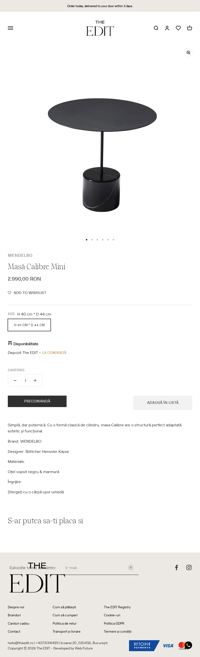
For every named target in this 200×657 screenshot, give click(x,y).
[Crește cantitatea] (35, 380)
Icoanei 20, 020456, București (84, 642)
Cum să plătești (64, 607)
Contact (14, 631)
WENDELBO (20, 255)
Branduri (14, 615)
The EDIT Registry (117, 607)
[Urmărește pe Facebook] (176, 567)
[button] (27, 293)
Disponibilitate (25, 343)
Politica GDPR (114, 623)
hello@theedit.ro (20, 642)
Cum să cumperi (65, 615)
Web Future (84, 648)
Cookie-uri (112, 615)
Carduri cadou (18, 623)
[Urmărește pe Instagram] (189, 567)
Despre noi (16, 607)
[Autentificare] (167, 28)
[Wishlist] (178, 28)
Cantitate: (16, 370)
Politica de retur (65, 623)
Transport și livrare (66, 631)
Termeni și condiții (117, 631)
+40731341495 (47, 642)
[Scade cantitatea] (15, 380)
